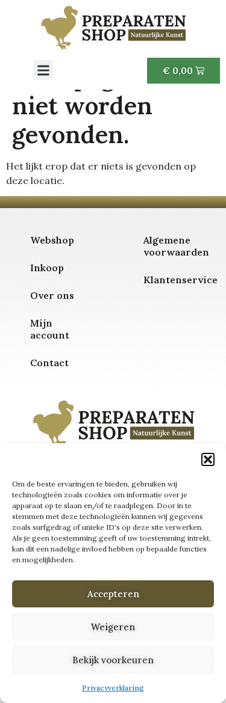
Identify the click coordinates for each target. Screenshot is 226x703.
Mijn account (49, 329)
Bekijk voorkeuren (113, 660)
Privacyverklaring (113, 687)
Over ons (52, 295)
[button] (208, 459)
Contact (49, 363)
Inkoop (47, 268)
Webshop (52, 240)
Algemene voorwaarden (176, 246)
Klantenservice (176, 280)
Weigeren (113, 627)
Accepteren (113, 594)
